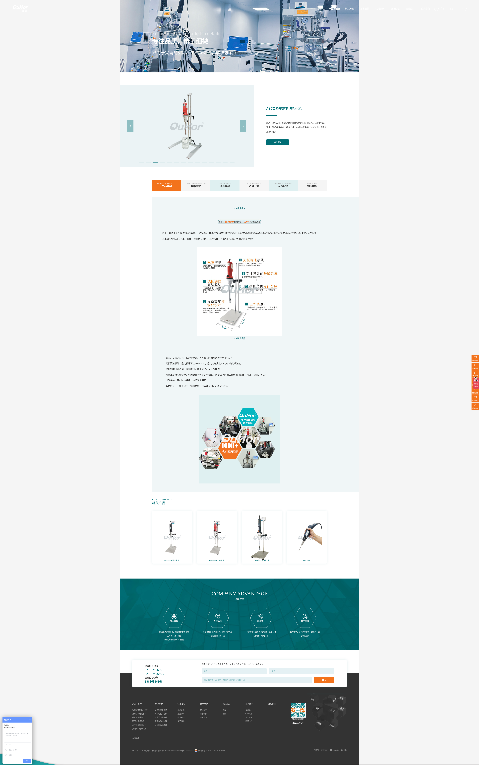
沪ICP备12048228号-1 (322, 750)
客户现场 (203, 717)
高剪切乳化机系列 (139, 714)
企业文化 (248, 714)
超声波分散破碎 (161, 717)
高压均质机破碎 (161, 721)
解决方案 (159, 704)
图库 (224, 710)
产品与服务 (137, 704)
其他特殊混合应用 (139, 729)
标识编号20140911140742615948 (211, 751)
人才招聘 (248, 717)
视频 (224, 714)
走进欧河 (249, 704)
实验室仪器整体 (161, 710)
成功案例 (203, 710)
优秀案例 (204, 704)
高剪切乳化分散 (161, 714)
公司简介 (248, 710)
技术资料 (181, 717)
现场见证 (227, 704)
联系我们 (272, 704)
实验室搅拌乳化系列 (140, 710)
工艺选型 (181, 710)
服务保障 (181, 714)
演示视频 (203, 714)
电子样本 (181, 721)
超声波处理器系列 (139, 725)
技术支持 (181, 704)
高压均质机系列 (138, 721)
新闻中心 (248, 721)
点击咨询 (277, 142)
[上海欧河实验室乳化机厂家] (20, 8)
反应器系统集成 (161, 725)
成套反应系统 (137, 717)
